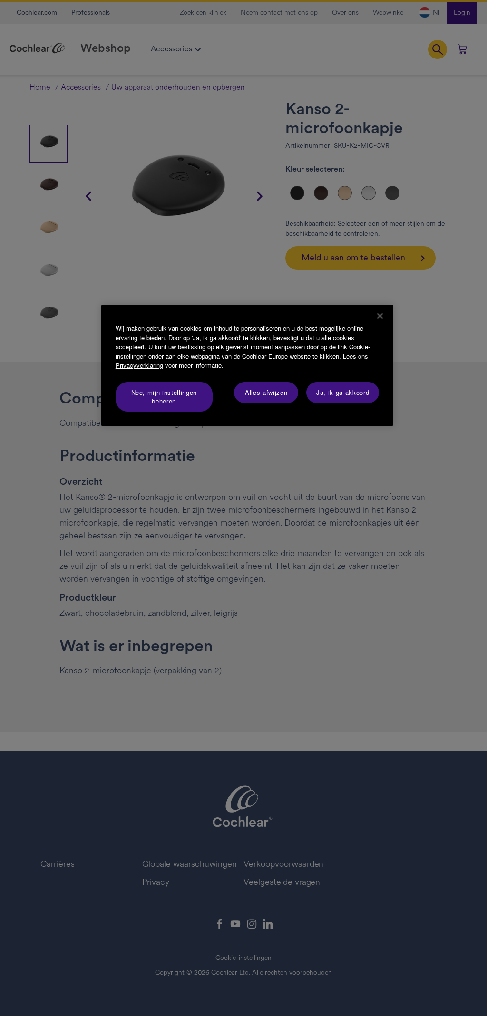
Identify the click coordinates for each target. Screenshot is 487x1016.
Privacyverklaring (139, 365)
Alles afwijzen (266, 392)
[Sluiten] (380, 316)
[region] (247, 365)
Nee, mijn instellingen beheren (164, 396)
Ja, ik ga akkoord (342, 392)
